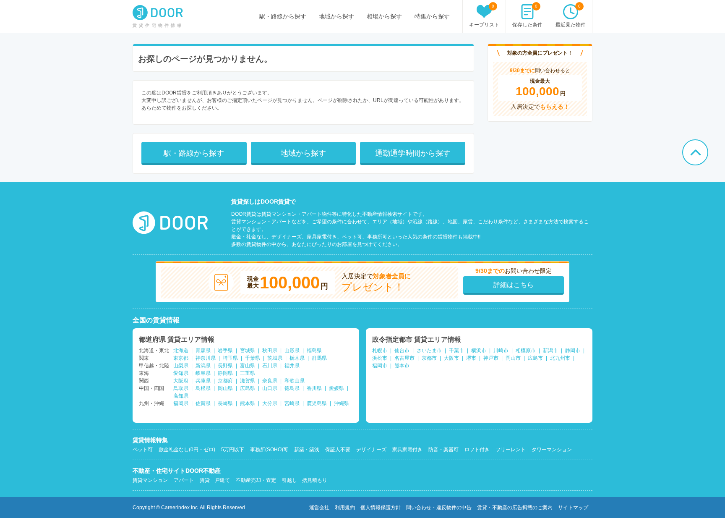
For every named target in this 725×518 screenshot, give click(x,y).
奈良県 (269, 381)
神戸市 (490, 358)
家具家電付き (407, 450)
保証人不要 (337, 450)
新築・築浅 (306, 450)
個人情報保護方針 (380, 507)
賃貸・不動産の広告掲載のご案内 (515, 507)
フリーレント (511, 450)
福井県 (292, 366)
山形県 (292, 350)
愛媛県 (336, 388)
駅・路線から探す (282, 16)
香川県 (314, 388)
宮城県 (247, 350)
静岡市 (572, 350)
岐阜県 (203, 373)
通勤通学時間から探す (413, 153)
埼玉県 (230, 358)
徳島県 (292, 388)
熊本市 (401, 366)
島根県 (203, 388)
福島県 (314, 350)
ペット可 (143, 450)
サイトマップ (573, 507)
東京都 (180, 358)
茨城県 (274, 358)
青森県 (203, 350)
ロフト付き (477, 450)
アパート (184, 480)
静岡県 (225, 373)
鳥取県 (180, 388)
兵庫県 (203, 381)
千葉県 (252, 358)
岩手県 (225, 350)
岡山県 (225, 388)
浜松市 (379, 358)
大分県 (269, 403)
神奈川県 (206, 358)
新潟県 (203, 366)
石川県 (269, 366)
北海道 (180, 350)
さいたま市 (429, 350)
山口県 (269, 388)
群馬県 (319, 358)
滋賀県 (247, 381)
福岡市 (379, 366)
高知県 (180, 396)
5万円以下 (232, 450)
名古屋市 (404, 358)
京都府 (225, 381)
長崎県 (225, 403)
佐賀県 (203, 403)
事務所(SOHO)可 (269, 450)
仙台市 (401, 350)
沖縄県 (341, 403)
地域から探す (336, 16)
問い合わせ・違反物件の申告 (439, 507)
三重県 (247, 373)
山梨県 (180, 366)
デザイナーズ (371, 450)
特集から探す (432, 16)
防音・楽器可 (443, 450)
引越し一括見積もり (304, 480)
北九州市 (560, 358)
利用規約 (345, 507)
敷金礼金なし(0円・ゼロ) (187, 450)
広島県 (247, 388)
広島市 (535, 358)
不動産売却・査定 (256, 480)
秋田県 (269, 350)
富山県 (247, 366)
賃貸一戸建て (215, 480)
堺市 (471, 358)
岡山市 (513, 358)
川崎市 (501, 350)
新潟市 (550, 350)
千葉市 (456, 350)
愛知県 (180, 373)
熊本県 (247, 403)
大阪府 (180, 381)
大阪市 (451, 358)
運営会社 (319, 507)
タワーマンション (552, 450)
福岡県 (180, 403)
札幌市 (379, 350)
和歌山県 (294, 381)
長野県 (225, 366)
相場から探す (384, 16)
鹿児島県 (317, 403)
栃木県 (297, 358)
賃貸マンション (150, 480)
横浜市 (478, 350)
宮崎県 (292, 403)
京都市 (429, 358)
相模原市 (526, 350)
